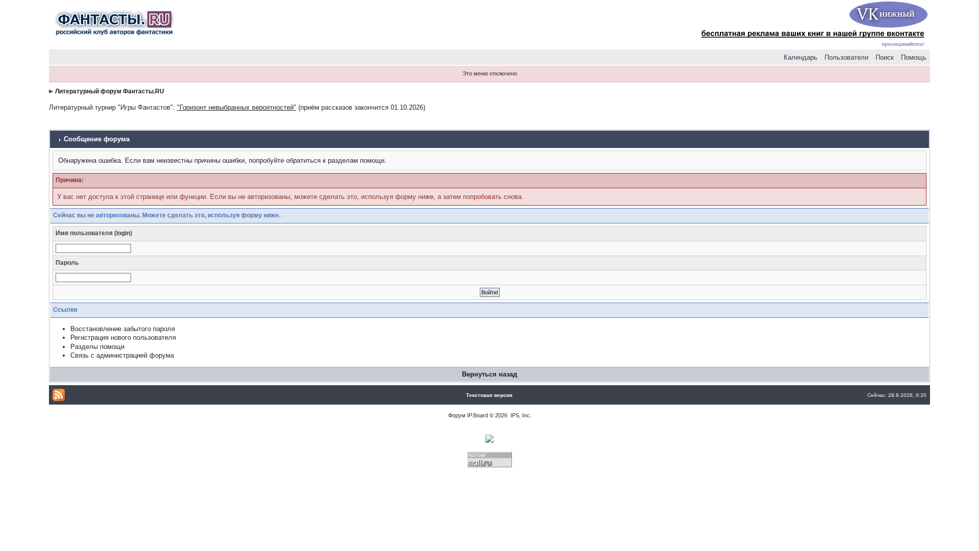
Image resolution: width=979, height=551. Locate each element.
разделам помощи (356, 160)
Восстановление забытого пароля (122, 329)
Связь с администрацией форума (122, 355)
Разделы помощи (97, 346)
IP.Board (477, 415)
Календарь (800, 57)
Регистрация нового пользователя (123, 337)
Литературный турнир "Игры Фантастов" (111, 107)
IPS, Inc (520, 415)
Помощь (913, 57)
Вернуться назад (489, 374)
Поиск (884, 57)
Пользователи (846, 57)
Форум (457, 415)
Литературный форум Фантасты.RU (109, 91)
